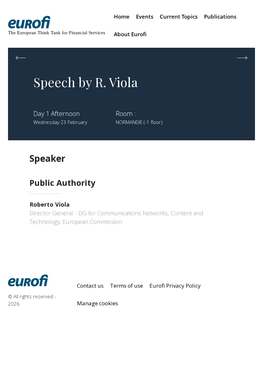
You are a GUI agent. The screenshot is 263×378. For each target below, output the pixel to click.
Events (144, 16)
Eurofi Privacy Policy (175, 285)
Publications (220, 16)
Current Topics (179, 16)
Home (122, 16)
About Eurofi (130, 34)
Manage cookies (97, 303)
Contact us (90, 285)
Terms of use (126, 285)
